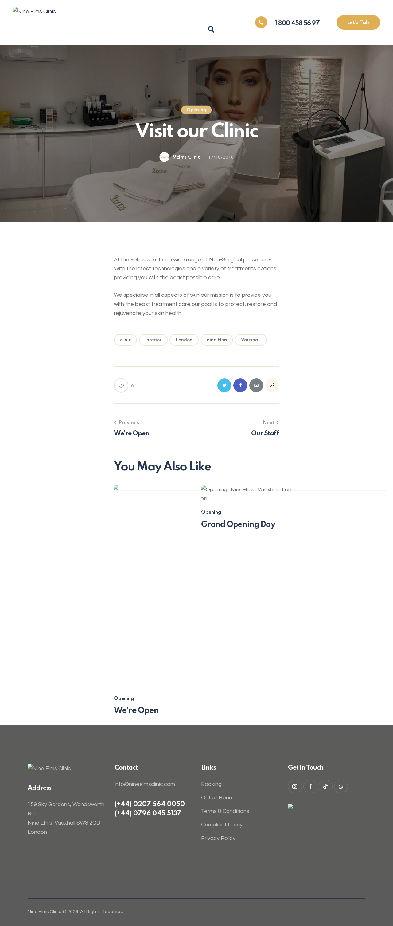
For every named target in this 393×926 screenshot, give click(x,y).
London (184, 340)
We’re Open (136, 710)
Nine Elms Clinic (44, 911)
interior (153, 340)
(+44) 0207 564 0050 (150, 804)
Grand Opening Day (238, 524)
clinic (125, 340)
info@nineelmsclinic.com (145, 784)
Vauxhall (251, 340)
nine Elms (217, 340)
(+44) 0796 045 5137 (148, 813)
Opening (197, 110)
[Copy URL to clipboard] (272, 385)
